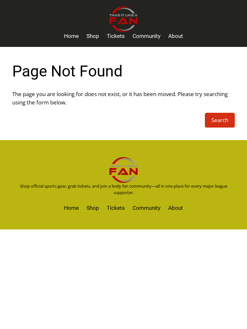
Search (219, 120)
